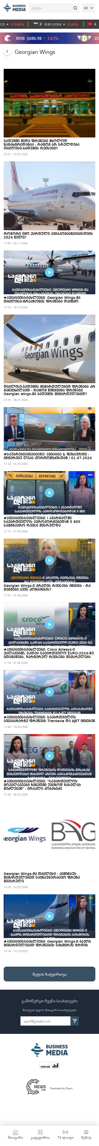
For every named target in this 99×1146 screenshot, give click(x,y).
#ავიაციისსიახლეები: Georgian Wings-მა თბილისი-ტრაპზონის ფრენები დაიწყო (42, 299)
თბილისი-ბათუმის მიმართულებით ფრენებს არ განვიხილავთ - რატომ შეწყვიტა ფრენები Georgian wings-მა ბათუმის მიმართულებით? (49, 390)
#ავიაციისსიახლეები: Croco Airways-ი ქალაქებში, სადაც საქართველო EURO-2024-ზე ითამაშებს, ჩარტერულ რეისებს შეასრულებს (49, 653)
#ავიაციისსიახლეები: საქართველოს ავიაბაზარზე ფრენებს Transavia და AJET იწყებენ (49, 719)
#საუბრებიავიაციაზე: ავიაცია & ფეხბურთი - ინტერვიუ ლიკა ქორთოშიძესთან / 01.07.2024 (48, 456)
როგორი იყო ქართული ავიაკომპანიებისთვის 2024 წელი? (48, 235)
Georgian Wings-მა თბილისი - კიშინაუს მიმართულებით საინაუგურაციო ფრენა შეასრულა (42, 877)
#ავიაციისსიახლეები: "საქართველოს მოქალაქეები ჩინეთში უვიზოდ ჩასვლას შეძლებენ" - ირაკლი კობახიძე (42, 785)
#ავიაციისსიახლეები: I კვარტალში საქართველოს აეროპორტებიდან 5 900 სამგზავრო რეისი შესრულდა (42, 522)
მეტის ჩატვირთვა (49, 974)
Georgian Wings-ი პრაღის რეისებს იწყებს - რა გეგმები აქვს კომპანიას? (47, 588)
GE (86, 8)
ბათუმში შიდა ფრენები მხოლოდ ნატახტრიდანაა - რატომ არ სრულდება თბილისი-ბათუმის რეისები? (41, 144)
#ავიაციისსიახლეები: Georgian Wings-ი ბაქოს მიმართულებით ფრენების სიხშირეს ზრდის (47, 943)
